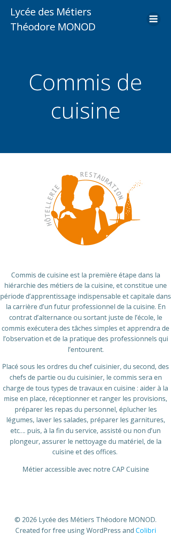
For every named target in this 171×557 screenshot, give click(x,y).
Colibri (146, 530)
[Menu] (154, 19)
